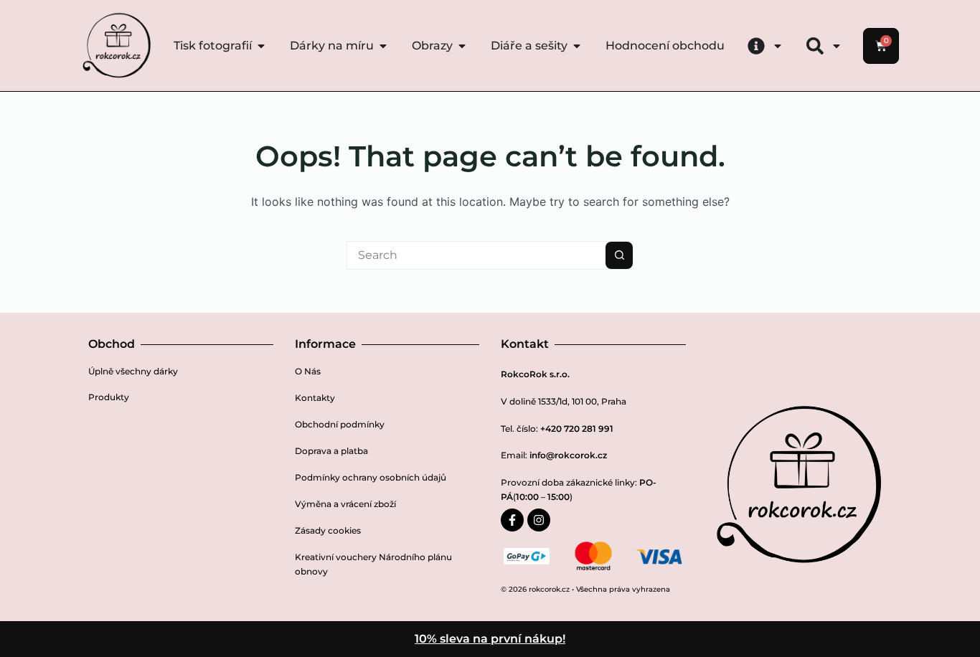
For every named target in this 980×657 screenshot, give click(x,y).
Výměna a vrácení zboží (345, 503)
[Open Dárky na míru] (383, 46)
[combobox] (476, 255)
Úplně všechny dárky (133, 371)
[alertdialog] (490, 639)
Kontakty (315, 397)
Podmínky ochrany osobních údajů (370, 477)
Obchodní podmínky (340, 424)
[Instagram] (538, 520)
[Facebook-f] (512, 520)
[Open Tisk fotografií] (261, 46)
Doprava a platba (331, 450)
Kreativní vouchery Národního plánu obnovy (373, 564)
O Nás (308, 371)
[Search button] (619, 255)
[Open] (777, 46)
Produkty (108, 397)
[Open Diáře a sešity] (577, 46)
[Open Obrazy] (462, 46)
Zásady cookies (328, 530)
